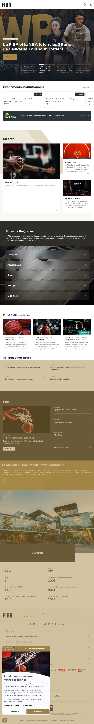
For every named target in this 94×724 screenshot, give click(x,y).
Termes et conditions (42, 720)
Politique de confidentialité (27, 720)
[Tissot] (72, 670)
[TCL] (62, 670)
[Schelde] (57, 696)
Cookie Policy (54, 720)
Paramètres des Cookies (67, 720)
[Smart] (52, 670)
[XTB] (82, 670)
